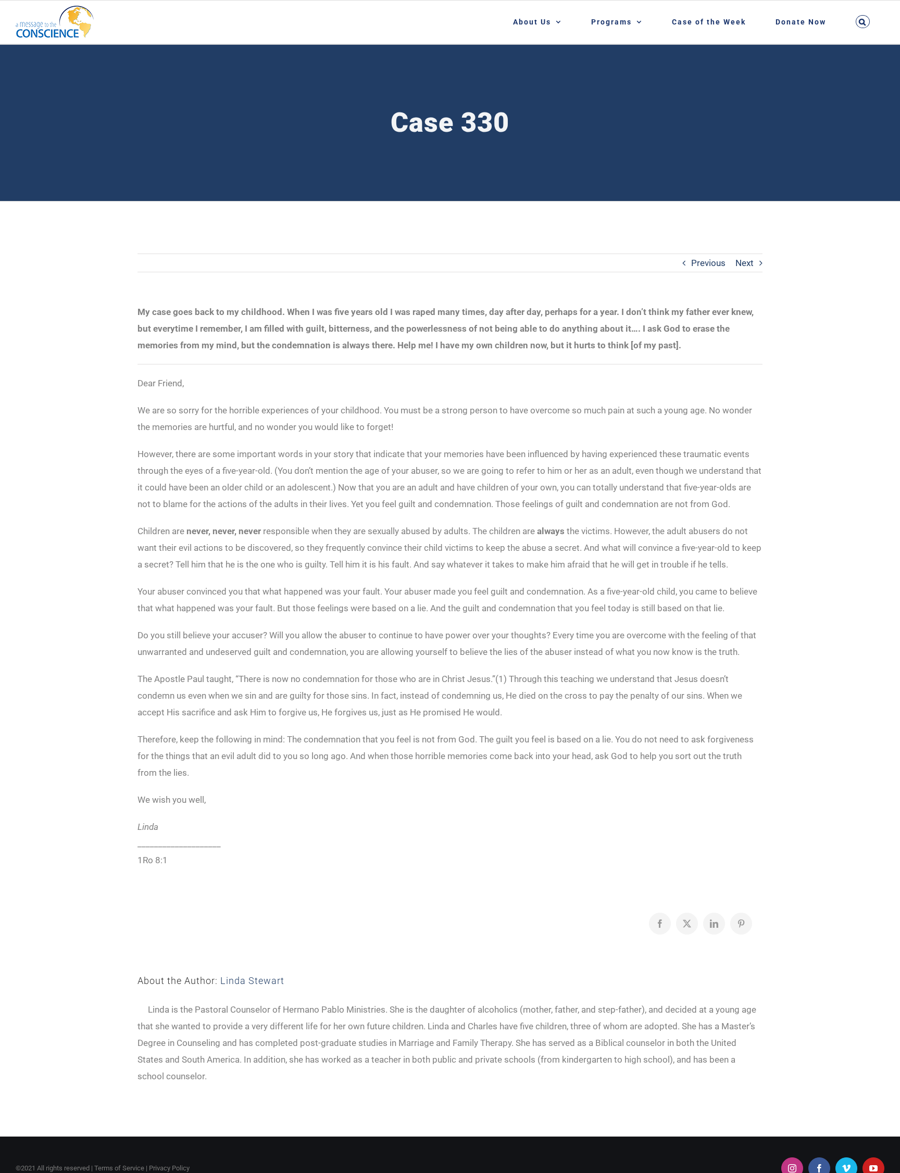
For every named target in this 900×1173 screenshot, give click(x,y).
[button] (862, 22)
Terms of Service (119, 1168)
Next (744, 263)
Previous (708, 263)
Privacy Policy (169, 1168)
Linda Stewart (252, 980)
